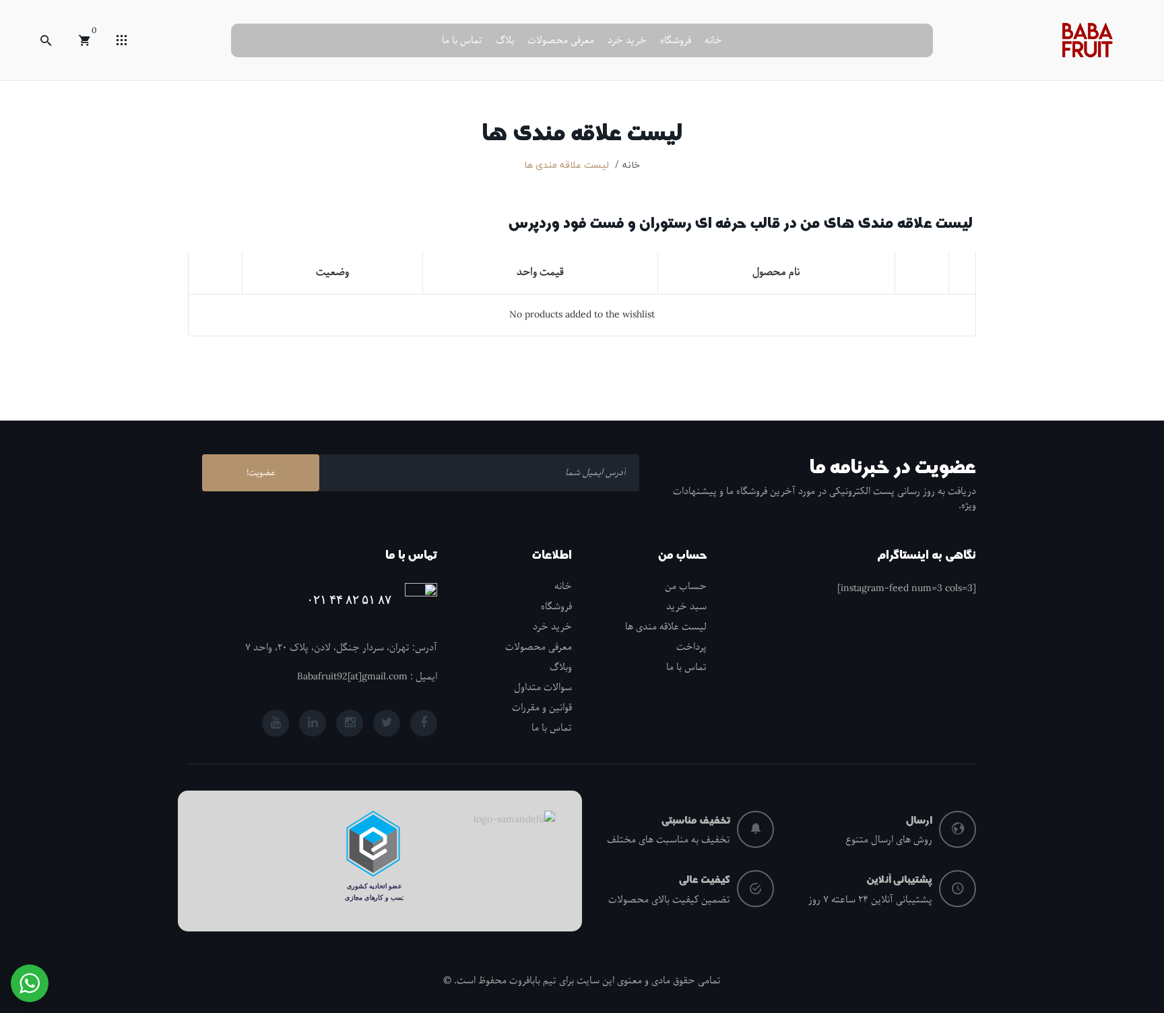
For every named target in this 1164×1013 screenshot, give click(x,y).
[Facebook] (423, 723)
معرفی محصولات (560, 40)
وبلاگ (561, 667)
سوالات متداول (543, 687)
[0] (84, 40)
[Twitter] (386, 723)
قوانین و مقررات (542, 708)
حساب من (686, 586)
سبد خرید (686, 606)
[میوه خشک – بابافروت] (1086, 40)
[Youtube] (275, 723)
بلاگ (505, 40)
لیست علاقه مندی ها (666, 627)
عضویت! (261, 473)
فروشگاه (675, 40)
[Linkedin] (312, 723)
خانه (713, 40)
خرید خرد (627, 40)
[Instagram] (349, 723)
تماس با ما (462, 40)
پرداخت (691, 647)
